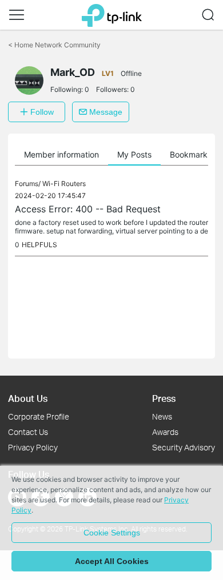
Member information (61, 154)
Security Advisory (183, 447)
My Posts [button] (134, 154)
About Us (27, 398)
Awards (165, 432)
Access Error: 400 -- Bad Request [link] (88, 209)
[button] (16, 15)
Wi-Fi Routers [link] (64, 183)
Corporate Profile (38, 416)
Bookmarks (191, 154)
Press (164, 398)
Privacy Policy (33, 447)
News (162, 416)
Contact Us (28, 432)
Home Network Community (54, 45)
